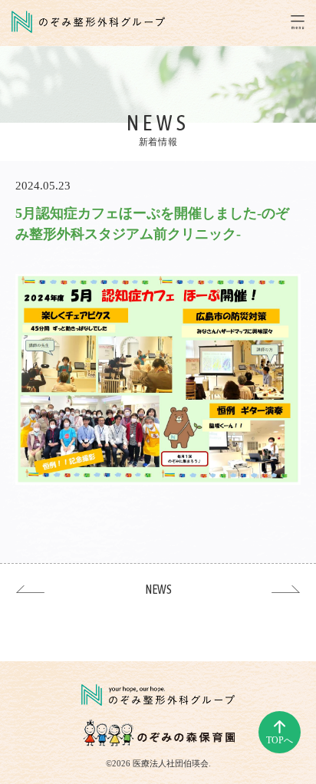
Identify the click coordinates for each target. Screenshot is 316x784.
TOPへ (279, 740)
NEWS (158, 589)
